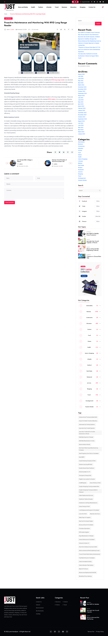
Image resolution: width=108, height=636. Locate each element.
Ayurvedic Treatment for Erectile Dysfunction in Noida (87, 432)
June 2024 (81, 125)
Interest (38, 605)
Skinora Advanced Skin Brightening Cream (89, 550)
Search (80, 20)
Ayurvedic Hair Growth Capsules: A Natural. (93, 242)
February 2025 (82, 108)
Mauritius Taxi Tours (95, 513)
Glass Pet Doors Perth (95, 482)
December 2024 (82, 112)
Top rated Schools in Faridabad (86, 557)
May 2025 (80, 102)
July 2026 (80, 76)
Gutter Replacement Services (86, 495)
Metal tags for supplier (85, 517)
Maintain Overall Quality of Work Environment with (59, 160)
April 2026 (80, 82)
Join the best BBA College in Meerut (24, 160)
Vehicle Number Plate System (86, 565)
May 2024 (80, 127)
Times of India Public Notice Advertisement (89, 554)
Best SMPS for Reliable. (93, 604)
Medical (80, 163)
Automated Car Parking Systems (87, 424)
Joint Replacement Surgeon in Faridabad (89, 510)
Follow (98, 201)
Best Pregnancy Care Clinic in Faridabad (88, 453)
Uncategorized (82, 178)
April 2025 (80, 104)
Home (6, 14)
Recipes (80, 167)
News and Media (23, 7)
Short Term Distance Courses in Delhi (88, 546)
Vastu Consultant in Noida (85, 561)
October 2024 (81, 117)
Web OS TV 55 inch (83, 568)
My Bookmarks (40, 611)
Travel (56, 7)
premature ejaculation (84, 528)
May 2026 (80, 80)
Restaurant (81, 169)
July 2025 (80, 97)
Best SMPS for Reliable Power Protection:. (93, 234)
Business (64, 7)
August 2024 (81, 121)
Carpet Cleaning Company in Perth (87, 460)
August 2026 (81, 74)
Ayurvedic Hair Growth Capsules (87, 428)
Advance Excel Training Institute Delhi (88, 417)
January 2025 (81, 110)
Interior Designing (82, 159)
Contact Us (92, 7)
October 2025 (81, 91)
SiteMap (38, 614)
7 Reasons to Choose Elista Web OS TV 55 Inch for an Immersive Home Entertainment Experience (89, 49)
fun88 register (82, 482)
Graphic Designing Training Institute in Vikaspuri (88, 491)
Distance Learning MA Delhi (85, 464)
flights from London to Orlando (87, 479)
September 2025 (82, 93)
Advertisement (40, 608)
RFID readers (52, 99)
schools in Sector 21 (84, 543)
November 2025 (82, 89)
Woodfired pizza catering (85, 576)
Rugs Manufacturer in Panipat (86, 535)
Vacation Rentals (82, 180)
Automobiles (81, 142)
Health (33, 7)
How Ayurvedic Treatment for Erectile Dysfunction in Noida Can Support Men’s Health (88, 56)
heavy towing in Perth (84, 506)
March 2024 (81, 131)
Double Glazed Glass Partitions (86, 468)
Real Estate (81, 165)
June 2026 (81, 78)
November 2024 (82, 114)
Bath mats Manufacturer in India (86, 440)
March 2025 (81, 106)
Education (73, 7)
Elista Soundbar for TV (84, 471)
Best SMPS (81, 457)
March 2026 (81, 85)
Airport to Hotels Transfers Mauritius (88, 420)
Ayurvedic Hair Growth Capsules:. (93, 611)
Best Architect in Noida (84, 444)
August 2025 (81, 95)
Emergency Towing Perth (85, 475)
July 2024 (80, 123)
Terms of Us (91, 632)
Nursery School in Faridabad (86, 524)
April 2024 (80, 129)
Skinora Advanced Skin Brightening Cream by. (93, 249)
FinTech (80, 150)
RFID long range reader (58, 80)
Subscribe (97, 216)
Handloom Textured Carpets (86, 499)
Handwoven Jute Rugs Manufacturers (88, 502)
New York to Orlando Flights (86, 521)
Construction (81, 146)
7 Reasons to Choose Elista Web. (94, 257)
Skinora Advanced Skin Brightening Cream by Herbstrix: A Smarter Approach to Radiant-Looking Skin (89, 43)
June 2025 (81, 100)
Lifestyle (48, 7)
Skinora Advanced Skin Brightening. (93, 618)
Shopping (82, 7)
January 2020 (81, 134)
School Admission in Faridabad (86, 539)
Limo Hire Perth (83, 513)
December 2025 (82, 87)
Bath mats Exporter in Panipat (86, 437)
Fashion (40, 7)
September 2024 (82, 119)
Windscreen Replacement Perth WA (87, 572)
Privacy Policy (100, 632)
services (80, 171)
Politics (58, 605)
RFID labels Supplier (84, 532)
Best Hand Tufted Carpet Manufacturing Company (88, 449)
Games (80, 154)
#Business (8, 18)
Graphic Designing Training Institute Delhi (89, 486)
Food (79, 152)
